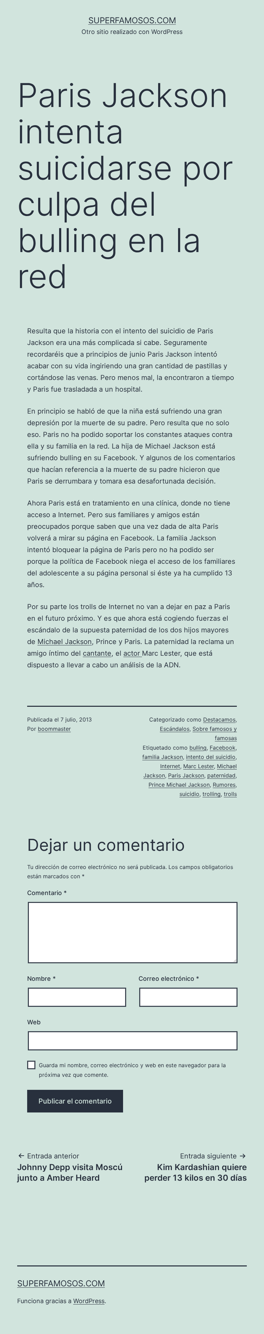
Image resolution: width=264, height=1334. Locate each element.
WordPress (88, 1301)
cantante (97, 653)
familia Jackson (162, 756)
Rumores (224, 784)
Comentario (47, 892)
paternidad (221, 775)
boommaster (54, 728)
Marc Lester (198, 766)
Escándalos (174, 728)
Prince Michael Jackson (179, 784)
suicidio (189, 793)
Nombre (41, 978)
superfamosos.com (132, 20)
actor (132, 653)
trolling (211, 793)
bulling (198, 747)
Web (34, 1022)
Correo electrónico (169, 978)
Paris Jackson (186, 775)
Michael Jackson (64, 642)
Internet (170, 766)
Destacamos (219, 719)
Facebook (222, 747)
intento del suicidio (210, 756)
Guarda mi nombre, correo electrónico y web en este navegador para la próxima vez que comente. (132, 1070)
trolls (230, 793)
